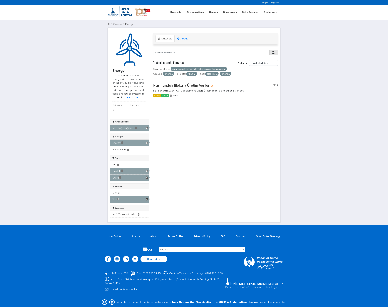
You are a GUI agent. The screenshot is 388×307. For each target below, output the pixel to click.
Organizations (195, 12)
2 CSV (157, 95)
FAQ (223, 236)
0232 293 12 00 (214, 273)
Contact (241, 236)
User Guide (114, 236)
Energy (129, 23)
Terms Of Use (176, 236)
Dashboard (270, 12)
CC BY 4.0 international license (238, 302)
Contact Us (154, 259)
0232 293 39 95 (151, 273)
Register (275, 2)
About (184, 38)
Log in (265, 2)
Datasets (175, 12)
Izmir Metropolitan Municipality (191, 302)
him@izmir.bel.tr (128, 288)
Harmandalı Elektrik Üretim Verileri (181, 85)
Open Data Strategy (268, 236)
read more (132, 97)
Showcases (230, 12)
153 (126, 273)
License (135, 236)
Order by (242, 63)
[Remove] (225, 69)
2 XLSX (165, 95)
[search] (273, 52)
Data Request (250, 12)
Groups (213, 12)
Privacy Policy (202, 236)
